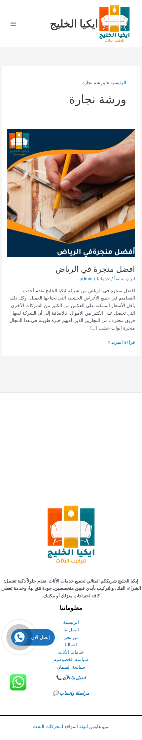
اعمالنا (71, 644)
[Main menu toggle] (13, 24)
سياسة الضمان (71, 667)
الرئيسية (71, 622)
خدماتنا (103, 278)
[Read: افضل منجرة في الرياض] (71, 192)
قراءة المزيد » (121, 342)
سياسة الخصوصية (71, 659)
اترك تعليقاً (124, 278)
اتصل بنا (71, 629)
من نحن (71, 637)
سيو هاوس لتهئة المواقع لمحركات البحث (71, 726)
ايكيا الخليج (74, 23)
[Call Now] (19, 637)
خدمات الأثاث (71, 652)
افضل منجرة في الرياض (95, 269)
